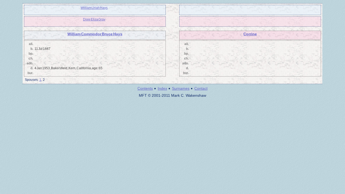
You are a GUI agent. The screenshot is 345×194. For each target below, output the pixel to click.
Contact (201, 88)
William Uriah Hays (94, 8)
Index (162, 88)
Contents (145, 88)
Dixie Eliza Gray (94, 19)
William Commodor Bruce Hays (94, 34)
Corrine (250, 34)
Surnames (180, 88)
